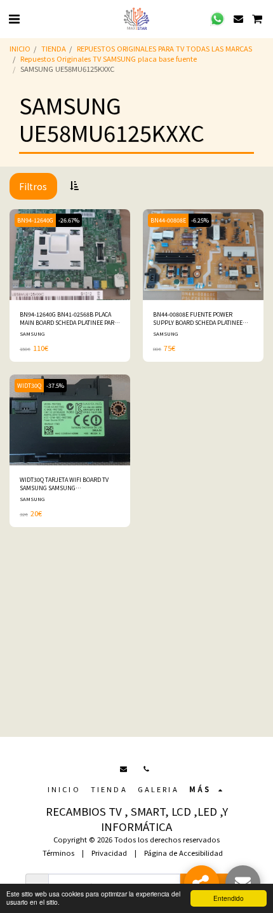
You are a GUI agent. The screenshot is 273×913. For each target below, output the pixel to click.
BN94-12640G (35, 220)
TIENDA (53, 48)
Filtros (33, 186)
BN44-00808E (168, 220)
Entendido (228, 898)
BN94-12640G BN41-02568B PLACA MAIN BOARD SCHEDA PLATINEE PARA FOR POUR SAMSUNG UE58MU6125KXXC (68, 318)
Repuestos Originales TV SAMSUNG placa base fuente (108, 58)
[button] (14, 18)
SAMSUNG (32, 333)
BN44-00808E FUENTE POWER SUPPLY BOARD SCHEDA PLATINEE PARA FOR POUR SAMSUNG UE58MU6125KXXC (198, 318)
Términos (58, 853)
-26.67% (68, 220)
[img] (70, 254)
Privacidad (109, 853)
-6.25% (200, 220)
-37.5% (55, 385)
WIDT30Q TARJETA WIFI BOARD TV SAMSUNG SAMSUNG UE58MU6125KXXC (64, 484)
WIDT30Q (29, 385)
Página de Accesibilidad (183, 853)
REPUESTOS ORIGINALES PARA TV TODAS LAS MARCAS (164, 48)
